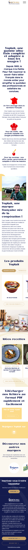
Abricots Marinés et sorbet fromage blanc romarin (12, 370)
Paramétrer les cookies (14, 547)
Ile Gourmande (12, 297)
